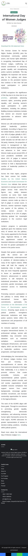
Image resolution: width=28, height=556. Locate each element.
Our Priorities (4, 478)
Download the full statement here (12, 46)
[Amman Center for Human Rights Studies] (5, 3)
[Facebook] (10, 460)
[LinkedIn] (14, 460)
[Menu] (26, 4)
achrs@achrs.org (6, 499)
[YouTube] (16, 460)
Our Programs (4, 476)
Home (11, 8)
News (2, 481)
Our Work (3, 473)
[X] (12, 460)
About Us (3, 471)
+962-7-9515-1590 (7, 494)
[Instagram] (18, 460)
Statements (16, 8)
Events (3, 483)
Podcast (3, 485)
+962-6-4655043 (6, 496)
